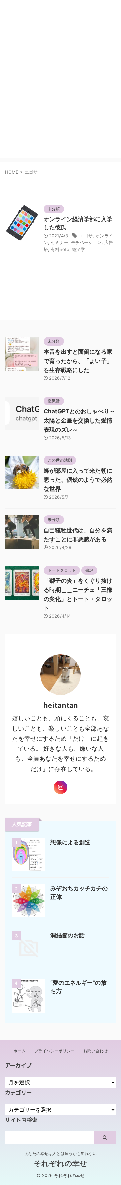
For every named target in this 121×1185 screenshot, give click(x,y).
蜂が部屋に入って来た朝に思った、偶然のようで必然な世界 (78, 479)
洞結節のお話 (67, 935)
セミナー (59, 242)
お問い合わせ (95, 1050)
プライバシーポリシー (54, 1050)
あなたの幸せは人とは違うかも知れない (60, 1153)
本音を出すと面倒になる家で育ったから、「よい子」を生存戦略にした (78, 360)
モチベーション (86, 242)
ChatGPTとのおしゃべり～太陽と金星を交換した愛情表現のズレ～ (79, 420)
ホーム (19, 1050)
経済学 (78, 249)
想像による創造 (70, 842)
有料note (60, 249)
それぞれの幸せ (60, 19)
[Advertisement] (60, 97)
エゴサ (86, 235)
